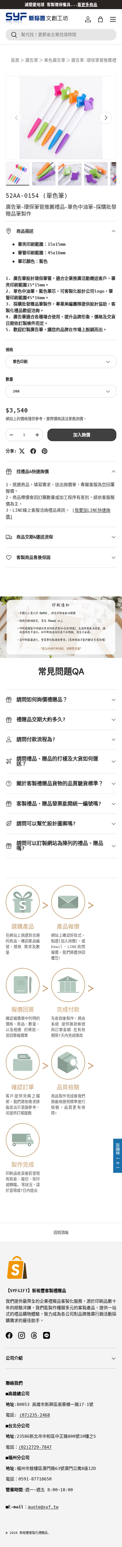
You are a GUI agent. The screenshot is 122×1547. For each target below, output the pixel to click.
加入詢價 (81, 434)
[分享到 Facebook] (33, 451)
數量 (9, 379)
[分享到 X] (22, 451)
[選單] (113, 19)
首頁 (15, 60)
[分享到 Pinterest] (44, 451)
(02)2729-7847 (35, 1447)
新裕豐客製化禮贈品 (34, 1533)
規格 (9, 350)
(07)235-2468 (34, 1415)
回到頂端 (61, 1232)
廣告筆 (31, 60)
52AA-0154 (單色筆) (37, 195)
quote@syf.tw (43, 1506)
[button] (100, 19)
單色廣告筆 (54, 60)
